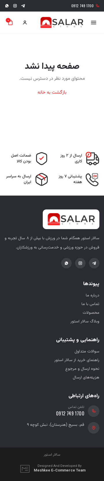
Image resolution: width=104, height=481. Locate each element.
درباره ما (92, 295)
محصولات (91, 313)
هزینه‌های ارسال (86, 377)
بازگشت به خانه (52, 92)
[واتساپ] (7, 5)
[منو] (93, 22)
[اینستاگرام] (15, 5)
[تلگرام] (23, 5)
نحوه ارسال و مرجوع (82, 369)
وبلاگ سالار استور (84, 321)
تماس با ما (90, 304)
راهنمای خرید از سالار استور (76, 360)
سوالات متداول (87, 351)
